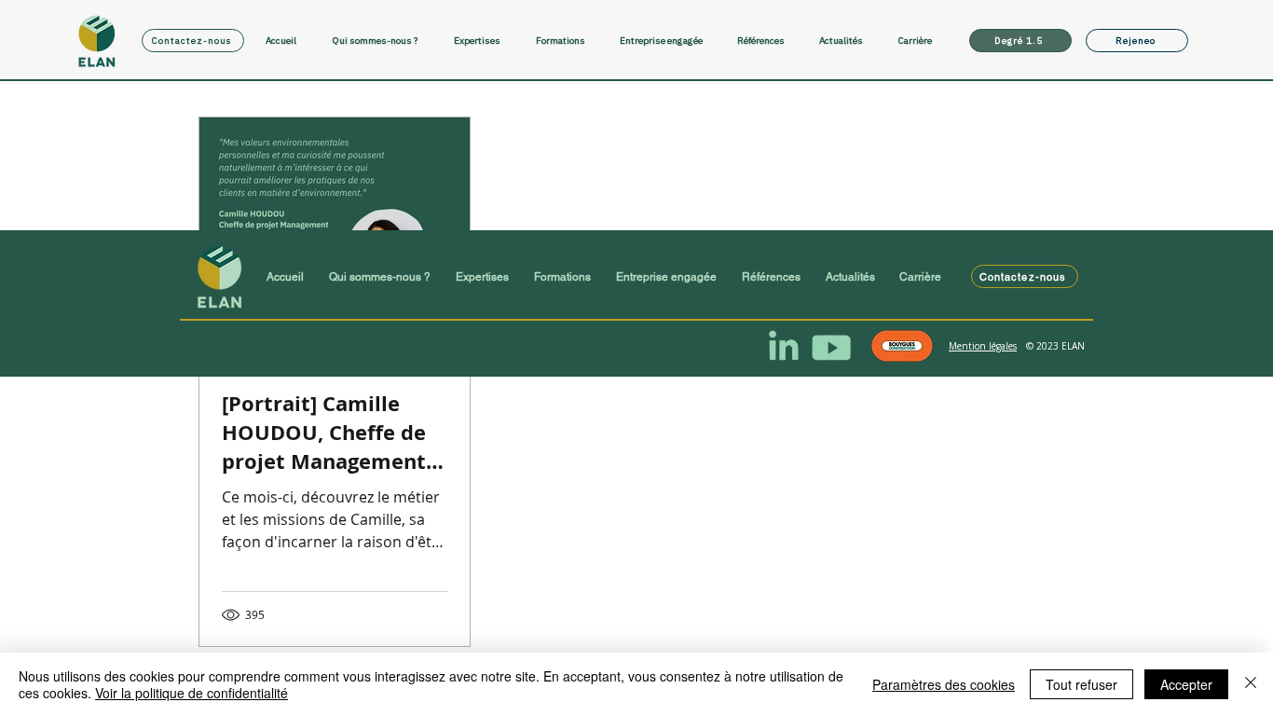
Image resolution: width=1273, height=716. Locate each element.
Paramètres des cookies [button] (943, 684)
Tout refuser (1081, 684)
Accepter (1186, 684)
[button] (486, 40)
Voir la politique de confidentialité (191, 692)
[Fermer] (1250, 684)
